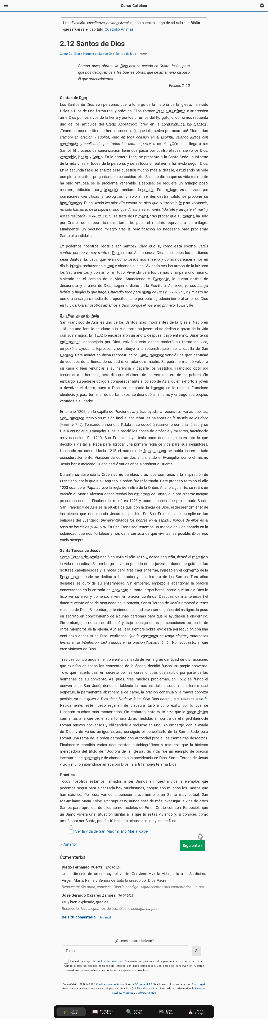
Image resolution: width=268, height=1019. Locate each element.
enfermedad (70, 342)
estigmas (142, 494)
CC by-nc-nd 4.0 (143, 984)
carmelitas (180, 738)
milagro (191, 183)
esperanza (149, 636)
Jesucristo (69, 285)
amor (105, 272)
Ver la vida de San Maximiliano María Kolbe (111, 831)
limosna (157, 388)
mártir (143, 216)
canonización (109, 150)
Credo (111, 124)
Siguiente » (193, 845)
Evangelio (161, 279)
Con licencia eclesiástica (110, 984)
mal (111, 266)
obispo (150, 381)
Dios (124, 66)
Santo (65, 150)
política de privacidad (110, 961)
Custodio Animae (119, 29)
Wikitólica (127, 992)
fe (135, 130)
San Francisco (152, 355)
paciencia (92, 758)
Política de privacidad (146, 988)
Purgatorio (164, 117)
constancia (69, 143)
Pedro (117, 252)
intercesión (109, 189)
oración (86, 137)
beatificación (71, 203)
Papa (97, 444)
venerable (68, 157)
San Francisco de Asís (79, 315)
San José (92, 685)
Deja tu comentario (86, 917)
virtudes (93, 163)
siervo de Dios (195, 150)
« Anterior (69, 844)
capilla (188, 348)
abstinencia (113, 692)
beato (83, 157)
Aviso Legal (198, 984)
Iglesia (185, 104)
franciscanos (155, 451)
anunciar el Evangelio (88, 431)
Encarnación (70, 576)
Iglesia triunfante (171, 111)
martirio (158, 222)
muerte (189, 216)
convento (191, 570)
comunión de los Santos (184, 124)
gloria (146, 292)
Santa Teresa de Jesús (80, 550)
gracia (150, 507)
